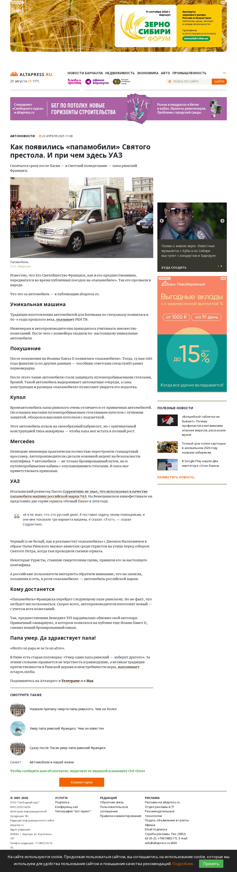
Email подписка (156, 829)
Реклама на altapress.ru (162, 802)
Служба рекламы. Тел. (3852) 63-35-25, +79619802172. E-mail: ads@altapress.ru (166, 838)
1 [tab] (218, 266)
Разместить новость (175, 477)
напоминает (129, 667)
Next (222, 221)
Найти (219, 81)
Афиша (150, 825)
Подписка (62, 802)
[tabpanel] (192, 239)
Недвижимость (120, 73)
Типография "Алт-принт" (73, 811)
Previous (161, 221)
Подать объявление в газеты (167, 820)
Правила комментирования (120, 816)
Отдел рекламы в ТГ (159, 807)
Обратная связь (112, 802)
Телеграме (70, 681)
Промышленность (189, 73)
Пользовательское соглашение (114, 809)
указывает (65, 319)
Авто (165, 73)
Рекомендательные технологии (160, 813)
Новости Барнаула (85, 73)
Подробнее (182, 863)
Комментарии (82, 782)
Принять (211, 863)
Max (89, 681)
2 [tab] (221, 266)
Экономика (148, 73)
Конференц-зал (66, 807)
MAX (174, 843)
